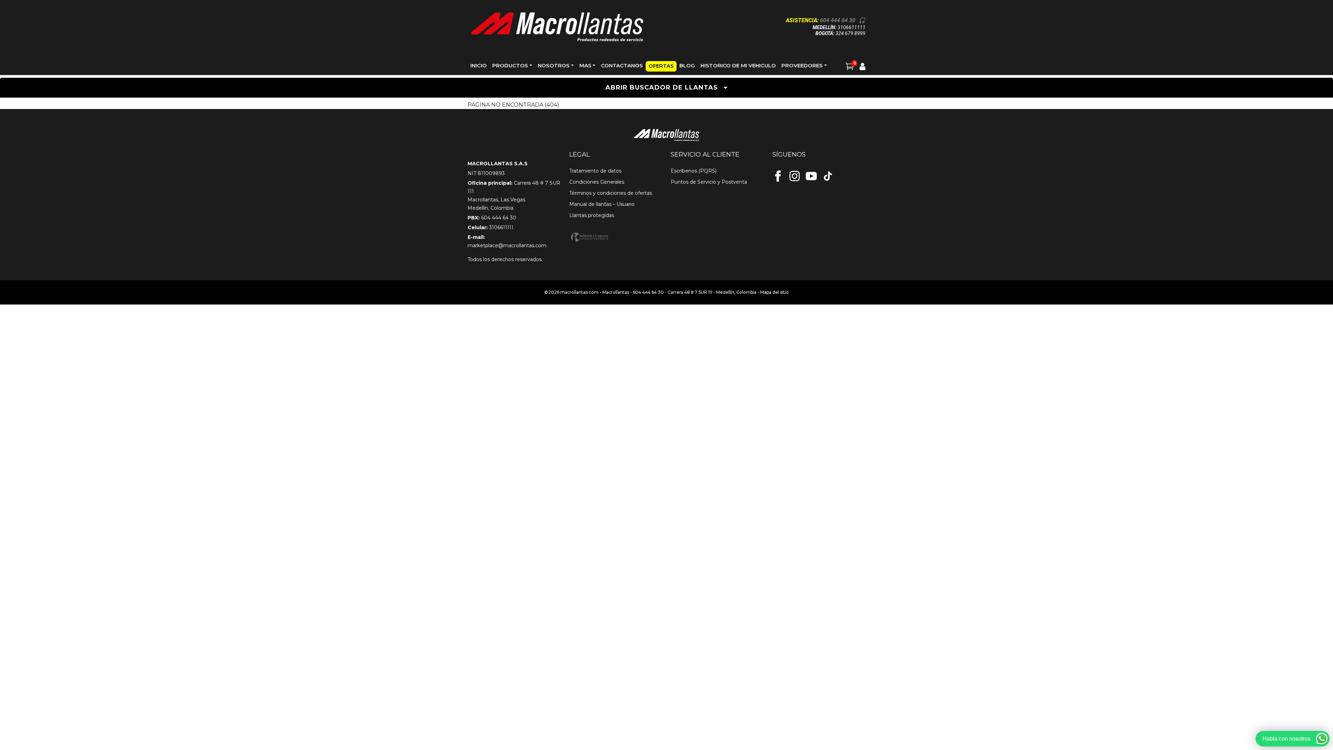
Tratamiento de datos (595, 171)
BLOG (687, 65)
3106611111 (851, 27)
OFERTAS (661, 65)
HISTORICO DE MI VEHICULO (738, 65)
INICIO (478, 65)
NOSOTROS (554, 65)
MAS (585, 65)
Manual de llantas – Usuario (602, 204)
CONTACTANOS (622, 65)
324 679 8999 (850, 33)
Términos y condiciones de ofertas (610, 193)
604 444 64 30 (837, 20)
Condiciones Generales (596, 182)
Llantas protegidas (591, 215)
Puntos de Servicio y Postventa (709, 182)
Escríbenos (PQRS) (693, 171)
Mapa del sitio (774, 292)
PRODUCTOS (510, 65)
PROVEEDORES (802, 65)
